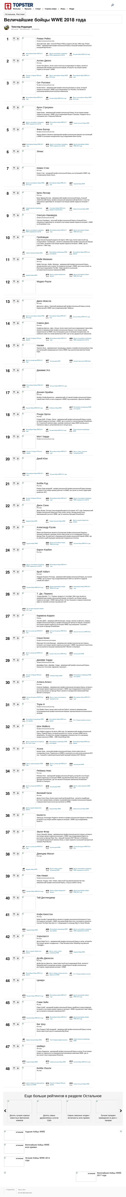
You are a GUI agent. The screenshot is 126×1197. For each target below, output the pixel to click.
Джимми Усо (43, 370)
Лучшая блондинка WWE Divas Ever (58, 631)
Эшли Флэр (43, 831)
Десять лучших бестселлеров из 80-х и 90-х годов (35, 742)
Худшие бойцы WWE (79, 184)
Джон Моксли (44, 300)
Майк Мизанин (44, 258)
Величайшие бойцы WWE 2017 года (34, 54)
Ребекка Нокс (44, 770)
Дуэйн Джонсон (45, 958)
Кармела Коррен (46, 615)
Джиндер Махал (45, 853)
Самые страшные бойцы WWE (34, 253)
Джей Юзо (42, 458)
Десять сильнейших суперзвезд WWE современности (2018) (58, 54)
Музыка (28, 9)
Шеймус (41, 1045)
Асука (40, 748)
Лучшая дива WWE (55, 361)
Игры (63, 9)
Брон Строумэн (45, 107)
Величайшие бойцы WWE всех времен (81, 253)
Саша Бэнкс (43, 637)
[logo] (18, 5)
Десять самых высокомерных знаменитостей (58, 698)
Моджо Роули (44, 281)
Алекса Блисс (44, 681)
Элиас (40, 151)
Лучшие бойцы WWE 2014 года (81, 54)
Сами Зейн (42, 1002)
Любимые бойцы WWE (55, 408)
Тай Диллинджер (46, 897)
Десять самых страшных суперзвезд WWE (80, 452)
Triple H (41, 704)
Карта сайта (21, 1189)
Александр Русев (46, 527)
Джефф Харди (44, 659)
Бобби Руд (42, 483)
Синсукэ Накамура (47, 215)
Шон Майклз (43, 726)
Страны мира (51, 9)
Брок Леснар (43, 192)
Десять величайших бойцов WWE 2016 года (58, 76)
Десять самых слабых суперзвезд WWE (56, 869)
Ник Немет (42, 875)
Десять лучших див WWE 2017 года (34, 361)
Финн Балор (43, 129)
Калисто (41, 814)
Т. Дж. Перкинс (45, 593)
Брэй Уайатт (43, 571)
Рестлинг (20, 14)
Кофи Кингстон (45, 914)
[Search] (112, 5)
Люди (71, 9)
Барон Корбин (44, 549)
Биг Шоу (41, 1023)
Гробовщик (43, 236)
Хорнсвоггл (43, 936)
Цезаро (41, 980)
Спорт (38, 9)
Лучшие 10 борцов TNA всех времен (33, 76)
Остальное (10, 14)
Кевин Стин (43, 167)
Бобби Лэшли (44, 1067)
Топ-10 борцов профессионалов (82, 720)
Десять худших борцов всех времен (57, 275)
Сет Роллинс (43, 82)
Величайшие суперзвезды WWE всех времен (58, 253)
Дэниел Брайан (45, 392)
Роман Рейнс (44, 38)
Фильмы (17, 9)
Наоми (40, 345)
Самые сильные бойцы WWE (81, 123)
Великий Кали (44, 792)
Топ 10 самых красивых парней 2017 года (34, 609)
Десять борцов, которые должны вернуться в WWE (58, 974)
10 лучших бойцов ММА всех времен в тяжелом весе (57, 209)
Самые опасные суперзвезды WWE (34, 209)
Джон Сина (43, 505)
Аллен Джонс (44, 60)
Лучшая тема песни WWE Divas (82, 361)
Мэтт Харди (43, 436)
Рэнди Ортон (44, 413)
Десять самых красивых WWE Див (34, 764)
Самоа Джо (43, 322)
